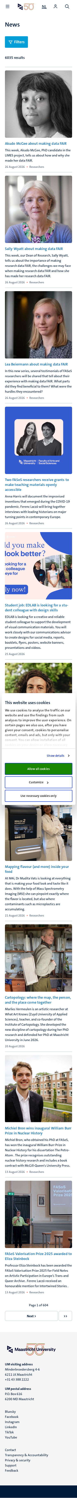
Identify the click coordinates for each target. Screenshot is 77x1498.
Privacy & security (17, 1460)
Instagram (12, 1422)
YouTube (11, 1437)
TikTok (9, 1432)
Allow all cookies (38, 769)
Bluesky (10, 1411)
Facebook (11, 1417)
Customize (36, 782)
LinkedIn (11, 1427)
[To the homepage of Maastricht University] (26, 7)
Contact (10, 1450)
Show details (55, 756)
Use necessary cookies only (38, 796)
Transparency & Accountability (26, 1455)
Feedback (11, 1470)
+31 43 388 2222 (17, 1379)
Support (10, 1465)
